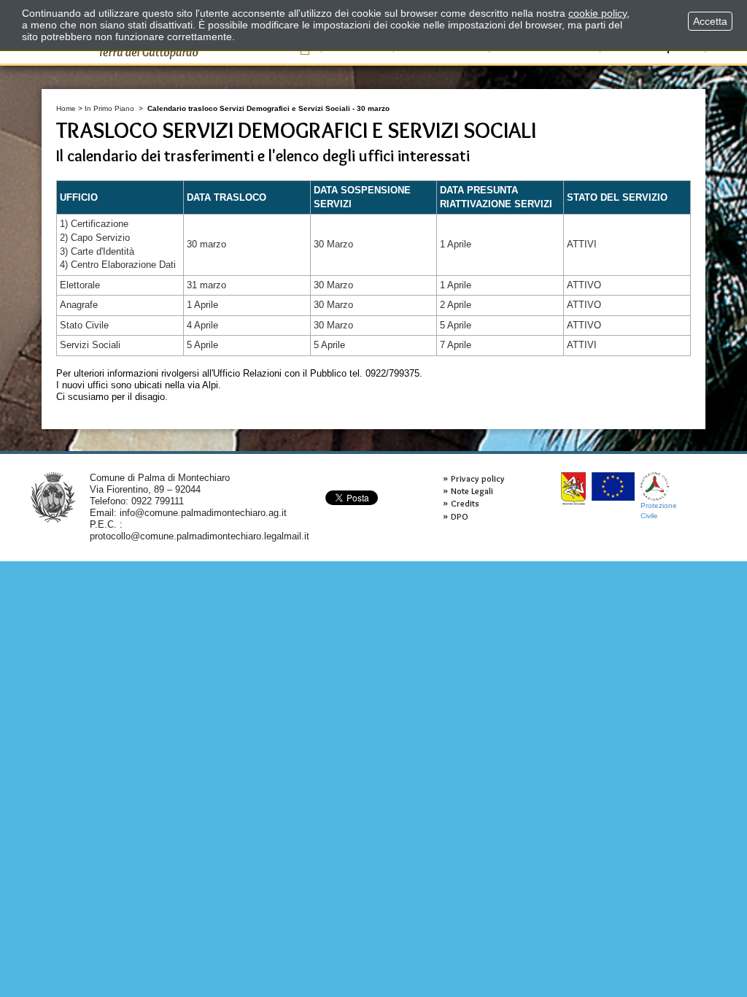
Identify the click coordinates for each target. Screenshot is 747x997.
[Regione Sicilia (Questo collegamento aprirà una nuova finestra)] (573, 488)
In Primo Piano (109, 108)
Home (66, 108)
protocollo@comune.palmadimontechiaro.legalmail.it (199, 536)
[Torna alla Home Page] (53, 497)
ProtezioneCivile (658, 510)
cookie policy (597, 13)
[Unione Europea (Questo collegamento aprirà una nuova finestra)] (613, 486)
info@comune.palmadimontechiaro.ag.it (203, 512)
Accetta (710, 21)
